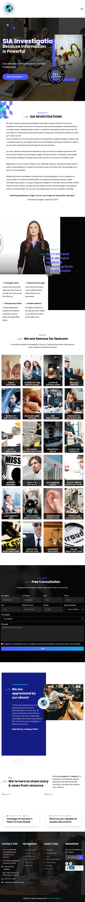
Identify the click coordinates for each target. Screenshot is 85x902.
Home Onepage (30, 850)
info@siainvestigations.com (14, 882)
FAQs (48, 856)
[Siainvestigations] (9, 9)
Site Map (49, 866)
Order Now (28, 866)
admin (27, 816)
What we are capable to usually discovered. (63, 820)
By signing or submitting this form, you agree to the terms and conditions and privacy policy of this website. (41, 644)
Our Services (29, 856)
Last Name (26, 596)
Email (45, 596)
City (2, 605)
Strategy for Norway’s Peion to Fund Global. (19, 820)
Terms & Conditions (53, 859)
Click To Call (29, 859)
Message (4, 624)
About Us (28, 853)
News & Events (51, 853)
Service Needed (70, 605)
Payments (49, 869)
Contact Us (29, 862)
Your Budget (5, 615)
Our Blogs (49, 850)
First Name (5, 596)
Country (46, 605)
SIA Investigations (55, 898)
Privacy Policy (51, 862)
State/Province (27, 605)
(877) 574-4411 (9, 879)
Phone (66, 596)
